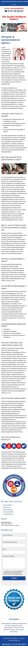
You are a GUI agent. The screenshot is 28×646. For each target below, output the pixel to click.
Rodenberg (14, 625)
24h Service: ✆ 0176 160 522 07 (14, 644)
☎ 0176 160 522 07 (14, 11)
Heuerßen (17, 627)
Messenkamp (13, 632)
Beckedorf (7, 629)
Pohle (22, 627)
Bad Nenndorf (20, 629)
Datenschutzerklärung (8, 574)
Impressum (21, 638)
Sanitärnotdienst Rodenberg (9, 623)
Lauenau (12, 629)
